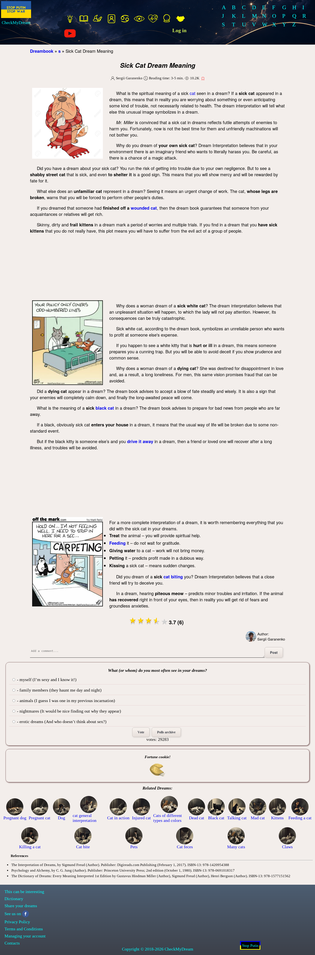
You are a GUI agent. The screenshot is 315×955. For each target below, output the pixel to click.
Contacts (12, 943)
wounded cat (144, 208)
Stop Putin (250, 945)
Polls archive (166, 732)
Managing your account (25, 936)
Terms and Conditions (23, 928)
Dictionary (13, 898)
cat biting (173, 576)
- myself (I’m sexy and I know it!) (46, 679)
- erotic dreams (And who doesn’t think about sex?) (61, 721)
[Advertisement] (157, 268)
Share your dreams (20, 905)
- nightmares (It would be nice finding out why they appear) (68, 711)
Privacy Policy (17, 921)
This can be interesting (24, 891)
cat (192, 93)
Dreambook (41, 51)
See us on (12, 913)
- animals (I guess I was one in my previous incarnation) (65, 700)
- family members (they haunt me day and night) (59, 690)
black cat (105, 408)
